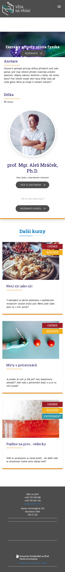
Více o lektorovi (31, 184)
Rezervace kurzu (30, 208)
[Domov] (19, 8)
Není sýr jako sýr (19, 286)
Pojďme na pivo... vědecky (26, 444)
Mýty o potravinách (21, 365)
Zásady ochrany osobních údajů (32, 563)
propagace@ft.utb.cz (33, 504)
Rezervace (31, 53)
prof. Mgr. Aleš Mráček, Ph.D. (32, 168)
